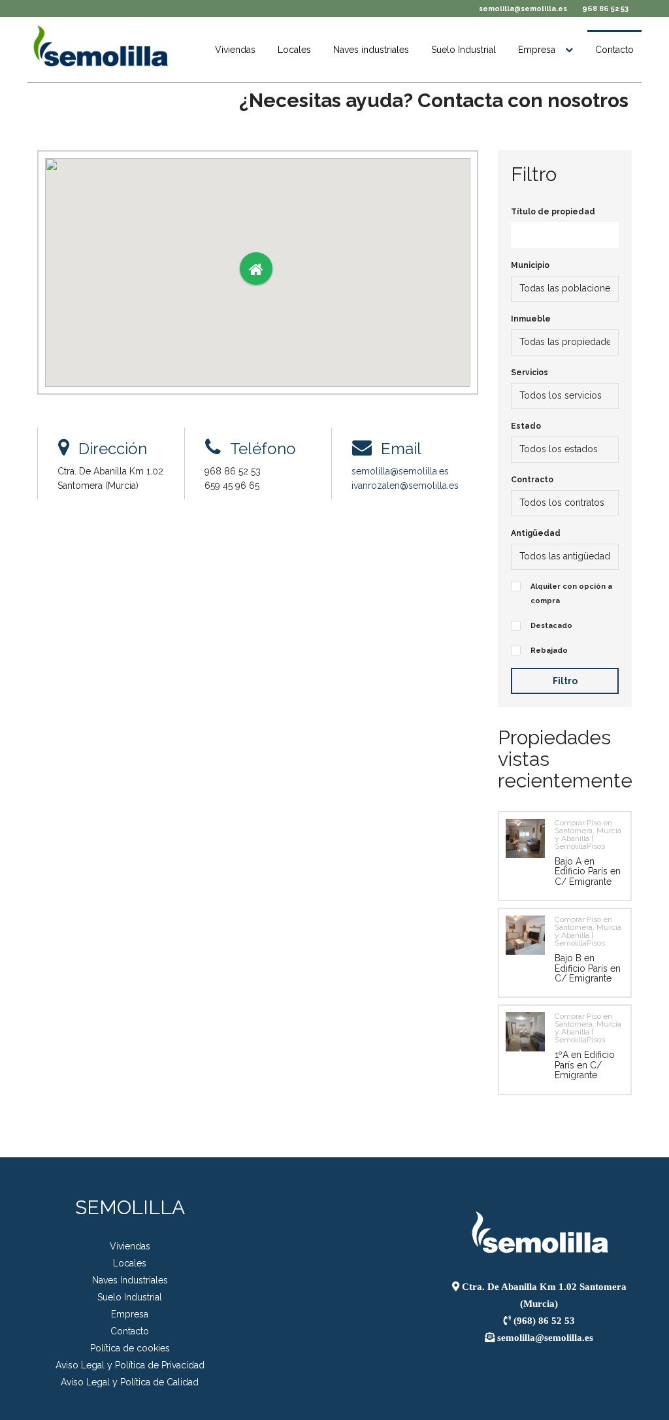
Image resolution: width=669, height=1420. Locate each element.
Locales (294, 49)
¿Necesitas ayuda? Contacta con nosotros (433, 100)
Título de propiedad (553, 211)
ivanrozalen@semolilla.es (405, 485)
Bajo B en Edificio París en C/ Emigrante (588, 968)
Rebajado (549, 650)
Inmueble (531, 318)
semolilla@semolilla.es (523, 9)
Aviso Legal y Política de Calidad (130, 1382)
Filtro (565, 681)
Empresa (536, 49)
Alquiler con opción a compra (571, 593)
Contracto (532, 479)
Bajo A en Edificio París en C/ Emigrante (588, 871)
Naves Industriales (130, 1280)
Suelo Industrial (463, 49)
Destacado (551, 625)
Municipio (530, 265)
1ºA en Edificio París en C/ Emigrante (585, 1064)
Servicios (529, 372)
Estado (526, 426)
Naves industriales (371, 49)
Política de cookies (130, 1348)
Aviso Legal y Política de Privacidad (130, 1365)
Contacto (614, 49)
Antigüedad (536, 533)
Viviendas (235, 49)
